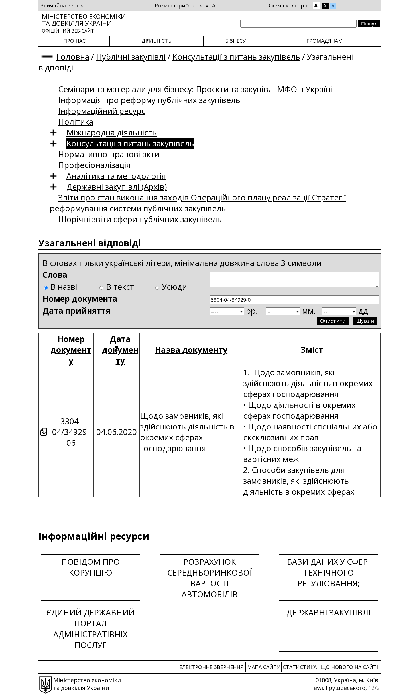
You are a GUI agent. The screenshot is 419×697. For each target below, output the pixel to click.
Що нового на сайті (349, 667)
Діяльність (156, 40)
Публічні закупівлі (131, 56)
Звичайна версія (62, 5)
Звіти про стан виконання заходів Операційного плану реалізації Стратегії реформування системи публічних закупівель (198, 203)
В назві (63, 286)
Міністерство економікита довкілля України (84, 23)
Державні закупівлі (328, 612)
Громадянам (324, 40)
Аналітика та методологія (116, 175)
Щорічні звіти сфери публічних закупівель (140, 219)
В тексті (121, 286)
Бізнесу (235, 40)
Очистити (333, 320)
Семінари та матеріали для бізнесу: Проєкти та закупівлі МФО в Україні (195, 89)
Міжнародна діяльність (111, 132)
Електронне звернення (211, 667)
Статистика (300, 667)
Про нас (74, 40)
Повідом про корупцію (90, 567)
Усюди (174, 286)
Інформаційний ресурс (101, 110)
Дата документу (120, 349)
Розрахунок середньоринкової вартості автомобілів (209, 577)
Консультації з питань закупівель (236, 56)
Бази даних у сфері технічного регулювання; (328, 572)
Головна (72, 56)
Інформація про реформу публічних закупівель (149, 99)
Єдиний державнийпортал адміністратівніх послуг (90, 628)
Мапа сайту (263, 667)
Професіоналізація (94, 164)
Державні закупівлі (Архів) (116, 186)
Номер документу (70, 349)
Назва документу (191, 349)
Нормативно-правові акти (108, 154)
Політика (75, 121)
